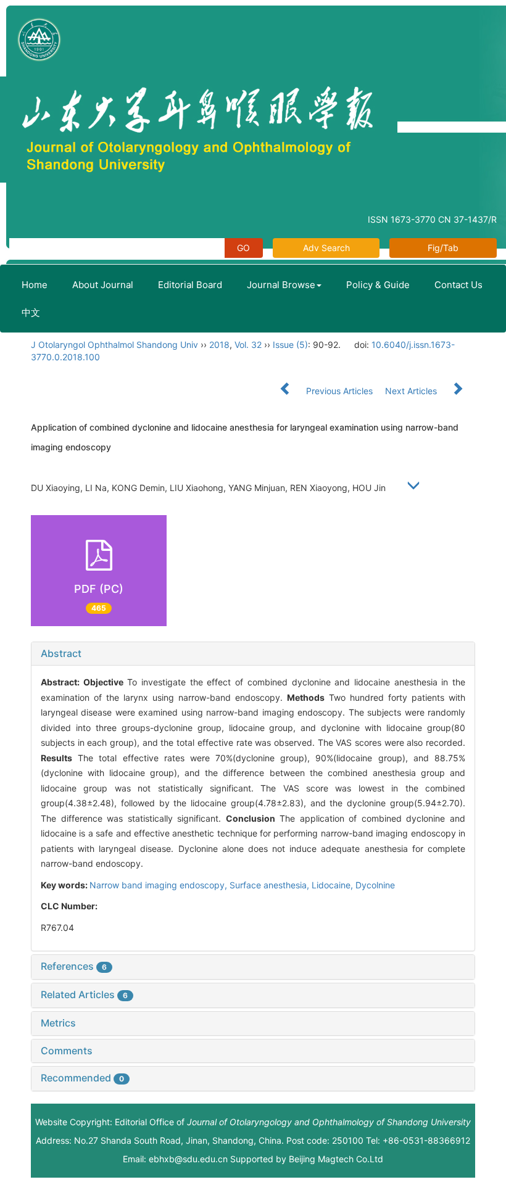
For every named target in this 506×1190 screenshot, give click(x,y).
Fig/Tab (443, 247)
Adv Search (326, 247)
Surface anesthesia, (271, 885)
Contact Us (458, 285)
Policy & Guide (378, 285)
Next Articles (412, 391)
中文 (31, 312)
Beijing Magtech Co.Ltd (336, 1159)
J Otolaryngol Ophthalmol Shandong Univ (114, 344)
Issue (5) (290, 344)
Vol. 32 (248, 344)
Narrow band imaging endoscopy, (159, 885)
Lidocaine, (333, 885)
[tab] (253, 654)
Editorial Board (190, 285)
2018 (219, 344)
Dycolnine (375, 885)
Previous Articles (339, 391)
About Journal (102, 285)
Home (35, 285)
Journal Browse (281, 285)
